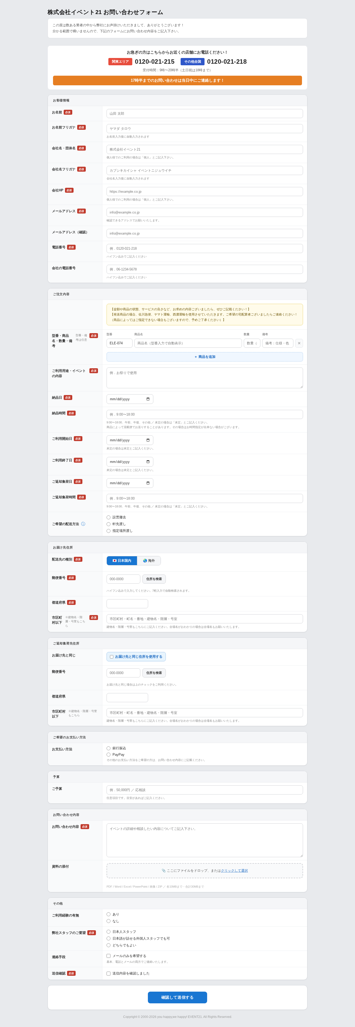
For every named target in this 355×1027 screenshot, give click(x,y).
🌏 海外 (149, 561)
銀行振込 (119, 748)
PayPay (118, 755)
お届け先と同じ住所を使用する (138, 656)
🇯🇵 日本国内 (122, 561)
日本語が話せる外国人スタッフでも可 (141, 938)
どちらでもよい (124, 945)
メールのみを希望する (129, 956)
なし (116, 921)
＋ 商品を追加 (204, 357)
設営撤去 (119, 517)
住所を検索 (154, 579)
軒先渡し (119, 524)
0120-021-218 (227, 61)
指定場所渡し (123, 531)
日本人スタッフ (124, 932)
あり (116, 914)
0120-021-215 (154, 61)
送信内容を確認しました (131, 973)
